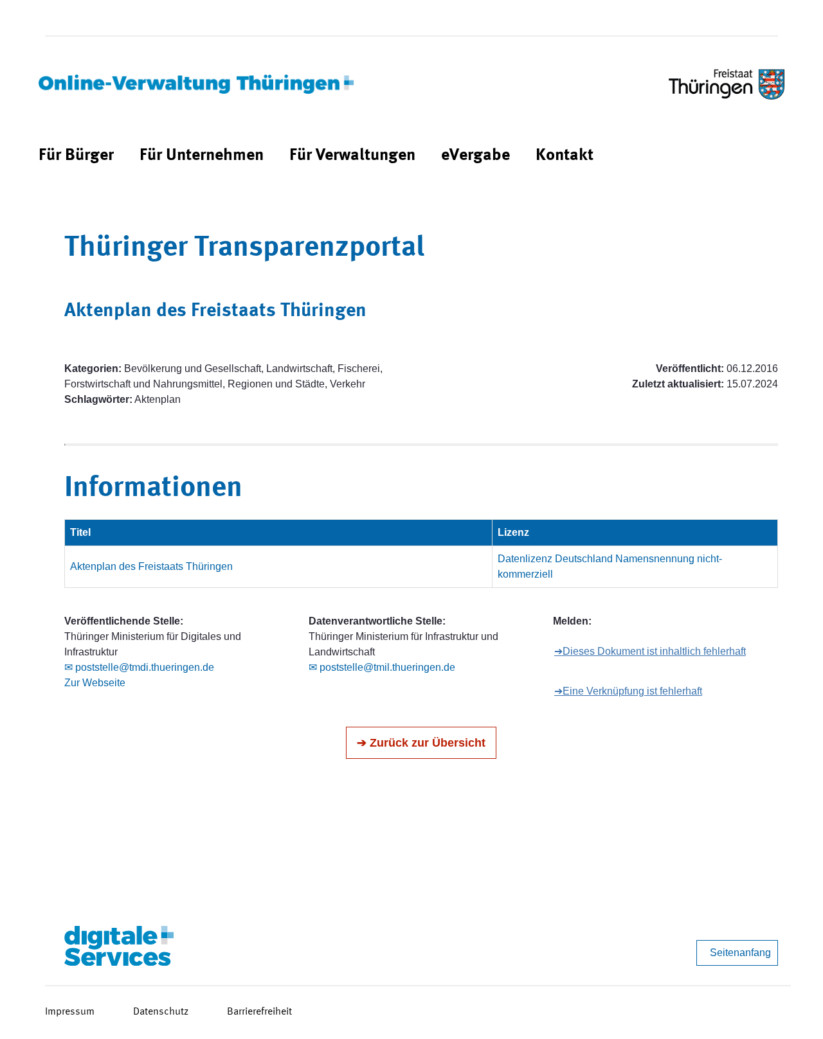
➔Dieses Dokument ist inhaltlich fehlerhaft (650, 651)
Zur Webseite (94, 682)
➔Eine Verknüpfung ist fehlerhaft (628, 691)
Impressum (70, 1012)
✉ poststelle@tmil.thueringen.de (382, 667)
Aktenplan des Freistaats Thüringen (151, 566)
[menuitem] (76, 155)
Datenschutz (160, 1012)
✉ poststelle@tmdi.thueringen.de (139, 667)
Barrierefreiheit (259, 1012)
